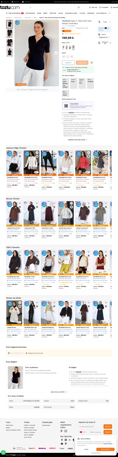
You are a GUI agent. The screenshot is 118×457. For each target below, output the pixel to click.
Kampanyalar (46, 425)
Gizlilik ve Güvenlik (29, 425)
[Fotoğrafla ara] (78, 7)
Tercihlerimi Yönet (95, 453)
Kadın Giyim (18, 17)
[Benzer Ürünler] (19, 156)
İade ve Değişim (29, 435)
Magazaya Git (103, 37)
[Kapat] (114, 438)
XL (72, 56)
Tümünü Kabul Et (105, 449)
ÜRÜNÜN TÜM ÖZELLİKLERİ (76, 140)
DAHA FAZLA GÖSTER (58, 392)
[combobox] (84, 432)
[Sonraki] (110, 13)
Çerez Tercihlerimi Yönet (13, 430)
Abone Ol (108, 426)
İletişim (8, 427)
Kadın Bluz (28, 17)
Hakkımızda (9, 425)
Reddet (86, 449)
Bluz (35, 17)
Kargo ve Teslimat (29, 432)
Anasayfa (9, 17)
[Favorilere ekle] (19, 152)
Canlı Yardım (28, 437)
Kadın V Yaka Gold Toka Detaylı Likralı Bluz (52, 17)
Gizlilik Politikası (108, 443)
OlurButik (71, 112)
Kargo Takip (115, 1)
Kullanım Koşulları (29, 427)
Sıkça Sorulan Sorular (30, 430)
